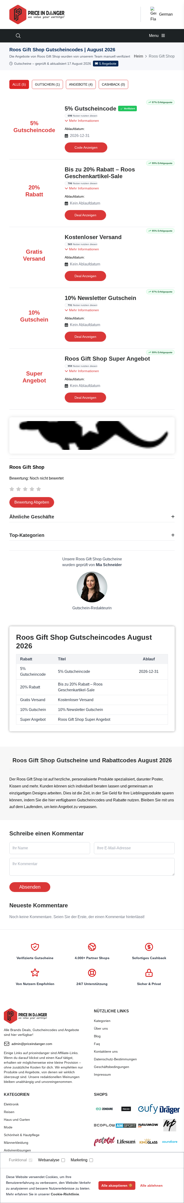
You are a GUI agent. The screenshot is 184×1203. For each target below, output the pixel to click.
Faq (97, 1044)
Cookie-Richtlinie (65, 1194)
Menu (154, 36)
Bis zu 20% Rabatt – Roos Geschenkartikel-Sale (100, 172)
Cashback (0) (113, 84)
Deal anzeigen (85, 215)
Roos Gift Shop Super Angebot (107, 358)
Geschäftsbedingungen (111, 1067)
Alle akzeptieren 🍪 (116, 1185)
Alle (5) (19, 84)
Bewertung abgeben (31, 502)
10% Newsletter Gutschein (100, 298)
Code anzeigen (86, 147)
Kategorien (102, 1021)
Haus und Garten (17, 1119)
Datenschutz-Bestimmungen (115, 1059)
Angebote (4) (81, 84)
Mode (8, 1127)
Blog (97, 1036)
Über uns (101, 1028)
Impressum (102, 1074)
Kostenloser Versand (93, 237)
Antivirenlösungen (17, 1150)
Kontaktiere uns (106, 1051)
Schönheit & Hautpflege (22, 1135)
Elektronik (11, 1104)
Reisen (9, 1112)
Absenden (29, 887)
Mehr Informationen (83, 121)
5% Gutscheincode (90, 108)
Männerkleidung (16, 1142)
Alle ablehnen (151, 1185)
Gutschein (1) (47, 84)
